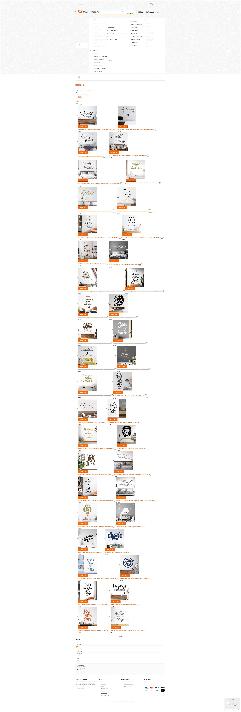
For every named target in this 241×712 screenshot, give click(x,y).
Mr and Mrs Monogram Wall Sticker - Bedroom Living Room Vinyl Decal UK (124, 264)
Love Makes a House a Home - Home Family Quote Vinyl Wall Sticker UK (92, 263)
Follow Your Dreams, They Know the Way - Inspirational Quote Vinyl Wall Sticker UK (127, 630)
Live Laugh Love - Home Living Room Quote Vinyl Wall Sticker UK (122, 317)
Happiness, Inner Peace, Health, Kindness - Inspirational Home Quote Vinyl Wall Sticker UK (96, 500)
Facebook (145, 681)
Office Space (79, 656)
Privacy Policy (103, 684)
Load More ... (121, 636)
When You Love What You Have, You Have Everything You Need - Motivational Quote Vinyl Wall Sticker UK (99, 183)
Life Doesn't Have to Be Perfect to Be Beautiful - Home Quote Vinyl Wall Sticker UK (94, 395)
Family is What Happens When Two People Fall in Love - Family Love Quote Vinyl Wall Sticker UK (128, 155)
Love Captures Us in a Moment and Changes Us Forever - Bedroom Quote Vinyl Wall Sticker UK (136, 129)
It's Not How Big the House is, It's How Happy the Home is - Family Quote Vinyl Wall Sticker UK (144, 291)
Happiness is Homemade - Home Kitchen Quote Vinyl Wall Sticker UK (124, 604)
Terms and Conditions (105, 690)
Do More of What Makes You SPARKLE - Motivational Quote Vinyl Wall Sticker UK (142, 182)
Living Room (79, 651)
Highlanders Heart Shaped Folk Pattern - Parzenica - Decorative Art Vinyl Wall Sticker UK (95, 526)
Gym (78, 658)
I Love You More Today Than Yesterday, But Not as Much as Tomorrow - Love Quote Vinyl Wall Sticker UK (98, 237)
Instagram (149, 681)
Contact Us (151, 4)
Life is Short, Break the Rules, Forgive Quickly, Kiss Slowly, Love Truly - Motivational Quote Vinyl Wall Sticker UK (100, 291)
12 (105, 157)
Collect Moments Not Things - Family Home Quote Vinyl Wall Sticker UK (92, 317)
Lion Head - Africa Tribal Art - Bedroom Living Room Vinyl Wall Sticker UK (132, 448)
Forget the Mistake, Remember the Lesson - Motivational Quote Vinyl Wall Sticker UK (95, 474)
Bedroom (79, 646)
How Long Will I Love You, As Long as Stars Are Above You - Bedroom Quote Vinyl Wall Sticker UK (135, 500)
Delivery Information (104, 688)
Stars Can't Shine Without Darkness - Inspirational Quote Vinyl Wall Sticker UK (129, 343)
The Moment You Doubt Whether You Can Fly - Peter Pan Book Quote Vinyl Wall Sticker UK (96, 369)
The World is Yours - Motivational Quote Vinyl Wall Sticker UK (90, 552)
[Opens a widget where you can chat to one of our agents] (232, 705)
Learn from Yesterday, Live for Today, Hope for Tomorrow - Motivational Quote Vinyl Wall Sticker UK (98, 578)
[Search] (134, 12)
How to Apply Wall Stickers (128, 684)
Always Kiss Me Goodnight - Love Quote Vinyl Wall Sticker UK (90, 156)
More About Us (81, 688)
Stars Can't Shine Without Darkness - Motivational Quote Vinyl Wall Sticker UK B (133, 369)
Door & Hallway (80, 653)
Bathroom (79, 644)
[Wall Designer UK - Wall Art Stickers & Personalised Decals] (84, 12)
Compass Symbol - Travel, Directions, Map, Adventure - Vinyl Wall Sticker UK (135, 578)
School (78, 660)
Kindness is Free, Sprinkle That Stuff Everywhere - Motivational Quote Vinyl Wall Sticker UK (96, 448)
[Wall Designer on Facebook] (162, 4)
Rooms (79, 77)
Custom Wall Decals (127, 686)
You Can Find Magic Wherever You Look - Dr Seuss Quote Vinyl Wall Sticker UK (129, 395)
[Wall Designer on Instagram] (164, 4)
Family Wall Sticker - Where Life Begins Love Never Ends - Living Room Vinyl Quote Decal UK (96, 129)
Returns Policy (103, 686)
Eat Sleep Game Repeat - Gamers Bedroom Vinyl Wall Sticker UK (118, 552)
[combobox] (127, 11)
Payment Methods (104, 693)
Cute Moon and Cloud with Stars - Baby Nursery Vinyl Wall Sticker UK (130, 526)
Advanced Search (130, 13)
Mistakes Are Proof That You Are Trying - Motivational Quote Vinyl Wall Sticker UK (94, 343)
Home (79, 76)
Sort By (77, 90)
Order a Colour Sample (105, 695)
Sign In (151, 3)
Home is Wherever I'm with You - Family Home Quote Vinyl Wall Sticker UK (93, 604)
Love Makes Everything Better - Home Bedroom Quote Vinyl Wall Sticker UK (93, 630)
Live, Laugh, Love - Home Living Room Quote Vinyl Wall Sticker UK (91, 422)
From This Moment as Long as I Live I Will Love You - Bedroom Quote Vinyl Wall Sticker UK (132, 474)
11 (122, 185)
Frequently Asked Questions (128, 681)
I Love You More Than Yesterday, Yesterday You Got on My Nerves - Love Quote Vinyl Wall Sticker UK (141, 237)
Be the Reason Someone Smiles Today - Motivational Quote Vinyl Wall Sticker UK (123, 422)
